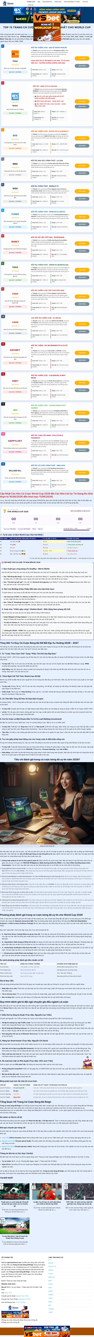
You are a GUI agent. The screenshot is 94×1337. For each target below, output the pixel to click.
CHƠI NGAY (82, 58)
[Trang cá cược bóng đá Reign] (12, 3)
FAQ (39, 1)
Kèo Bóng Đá (47, 1)
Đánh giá (58, 1)
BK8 (49, 1305)
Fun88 (50, 1284)
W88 (50, 1288)
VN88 (50, 1298)
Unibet (50, 1273)
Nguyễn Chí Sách (8, 1146)
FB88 (50, 1302)
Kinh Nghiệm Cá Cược (72, 1)
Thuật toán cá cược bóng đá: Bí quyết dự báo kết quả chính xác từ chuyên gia (14, 1204)
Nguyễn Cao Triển (8, 1141)
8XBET (50, 1291)
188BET (51, 1295)
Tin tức (85, 1)
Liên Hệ (30, 5)
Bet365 (50, 1263)
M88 (49, 1281)
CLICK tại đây (20, 1302)
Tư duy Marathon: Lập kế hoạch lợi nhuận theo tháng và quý (14, 1237)
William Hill (52, 1266)
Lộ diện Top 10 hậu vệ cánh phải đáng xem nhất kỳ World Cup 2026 (47, 1203)
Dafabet (51, 1309)
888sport (51, 1277)
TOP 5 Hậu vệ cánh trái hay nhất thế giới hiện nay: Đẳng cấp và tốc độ (79, 1203)
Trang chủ (31, 1)
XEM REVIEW (82, 66)
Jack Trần (5, 1138)
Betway (50, 1270)
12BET (50, 1312)
